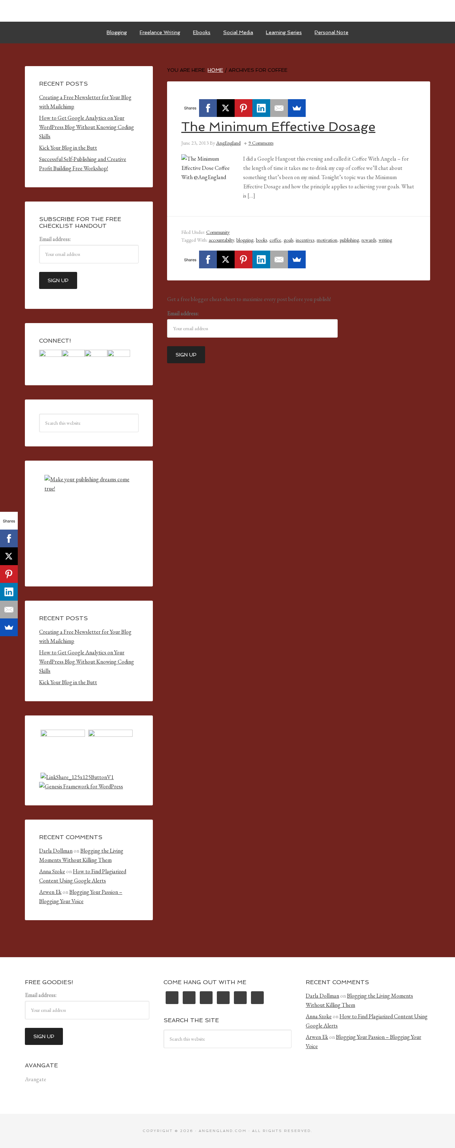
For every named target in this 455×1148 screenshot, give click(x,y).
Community (218, 232)
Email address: (183, 313)
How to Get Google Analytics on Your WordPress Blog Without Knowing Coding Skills (86, 127)
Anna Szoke (52, 871)
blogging (244, 240)
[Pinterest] (243, 108)
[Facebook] (208, 108)
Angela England (227, 10)
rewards (369, 240)
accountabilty (221, 240)
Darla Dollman (56, 850)
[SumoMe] (297, 108)
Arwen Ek (50, 892)
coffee (275, 240)
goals (288, 240)
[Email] (279, 108)
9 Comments (260, 143)
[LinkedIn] (261, 108)
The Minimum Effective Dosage (278, 126)
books (261, 240)
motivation (327, 240)
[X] (226, 108)
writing (385, 240)
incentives (305, 240)
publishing (349, 240)
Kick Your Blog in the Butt (68, 147)
